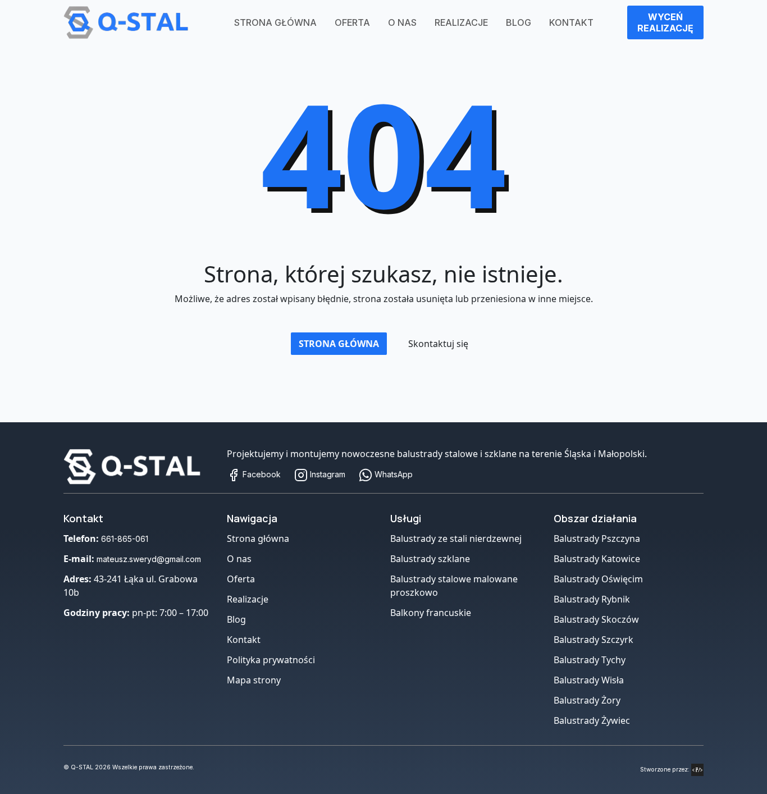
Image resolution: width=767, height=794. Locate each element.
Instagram (326, 474)
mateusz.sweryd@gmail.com (149, 559)
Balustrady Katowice (597, 559)
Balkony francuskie (430, 612)
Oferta (352, 22)
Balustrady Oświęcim (598, 579)
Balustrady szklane (430, 559)
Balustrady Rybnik (592, 599)
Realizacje (461, 22)
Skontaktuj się (438, 343)
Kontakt (571, 22)
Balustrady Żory (587, 700)
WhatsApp (392, 474)
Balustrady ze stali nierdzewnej (456, 538)
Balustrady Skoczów (596, 619)
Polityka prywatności (271, 660)
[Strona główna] (138, 466)
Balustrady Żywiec (592, 720)
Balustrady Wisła (589, 680)
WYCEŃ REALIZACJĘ (665, 22)
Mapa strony (254, 680)
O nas (402, 22)
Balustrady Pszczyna (597, 538)
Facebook (260, 474)
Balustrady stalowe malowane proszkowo (454, 586)
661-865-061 (124, 539)
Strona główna (275, 22)
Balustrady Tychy (590, 660)
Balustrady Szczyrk (593, 639)
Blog (518, 22)
